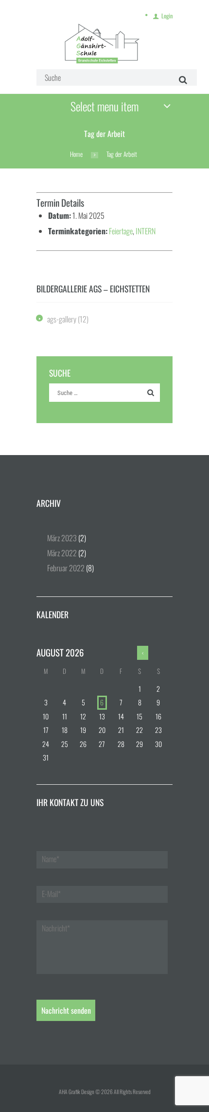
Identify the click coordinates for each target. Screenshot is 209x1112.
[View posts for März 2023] (143, 653)
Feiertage (121, 231)
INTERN (146, 231)
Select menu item (104, 106)
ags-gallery (61, 319)
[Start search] (181, 80)
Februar (66, 568)
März (62, 538)
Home (76, 154)
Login (167, 15)
